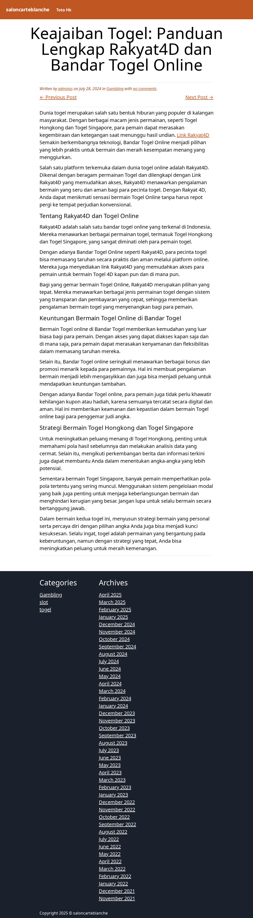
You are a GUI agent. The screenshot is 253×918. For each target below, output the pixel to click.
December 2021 (117, 891)
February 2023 (115, 787)
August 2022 (113, 831)
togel (45, 609)
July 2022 (109, 839)
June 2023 (110, 757)
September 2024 (117, 646)
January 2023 (113, 794)
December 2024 (117, 624)
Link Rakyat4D (193, 135)
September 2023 (117, 735)
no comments (144, 88)
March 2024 (112, 691)
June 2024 (110, 668)
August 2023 (113, 742)
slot (44, 602)
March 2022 (112, 868)
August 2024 (113, 654)
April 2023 (110, 772)
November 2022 (117, 809)
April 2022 (110, 861)
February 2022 (115, 876)
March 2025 (112, 602)
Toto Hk (63, 10)
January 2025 (113, 617)
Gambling (115, 88)
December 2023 (117, 713)
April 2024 (110, 683)
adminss (65, 88)
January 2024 (113, 705)
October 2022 (114, 817)
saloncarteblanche (27, 9)
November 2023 (117, 720)
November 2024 (117, 631)
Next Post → (199, 97)
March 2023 (112, 780)
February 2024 (115, 698)
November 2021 (117, 898)
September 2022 (117, 824)
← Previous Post (58, 97)
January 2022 (113, 883)
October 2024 (114, 639)
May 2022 (110, 854)
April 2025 (110, 594)
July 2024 (109, 661)
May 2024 (110, 676)
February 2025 (115, 609)
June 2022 (110, 846)
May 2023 (110, 765)
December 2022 (117, 802)
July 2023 (109, 750)
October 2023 (114, 728)
